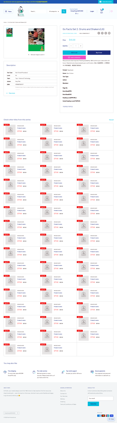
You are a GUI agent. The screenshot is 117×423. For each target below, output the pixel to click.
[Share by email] (109, 33)
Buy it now (99, 52)
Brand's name (20, 125)
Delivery (62, 399)
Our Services (63, 396)
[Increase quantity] (81, 46)
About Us (63, 391)
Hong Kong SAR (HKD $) (10, 413)
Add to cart (74, 52)
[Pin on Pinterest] (102, 33)
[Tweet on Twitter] (105, 33)
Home (5, 22)
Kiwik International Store (70, 33)
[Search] (64, 11)
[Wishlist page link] (112, 11)
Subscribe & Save (107, 1)
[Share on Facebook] (99, 33)
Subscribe (93, 404)
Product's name (21, 128)
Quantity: (65, 46)
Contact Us (63, 393)
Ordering (62, 401)
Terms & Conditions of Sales (68, 404)
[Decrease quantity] (71, 46)
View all (111, 120)
